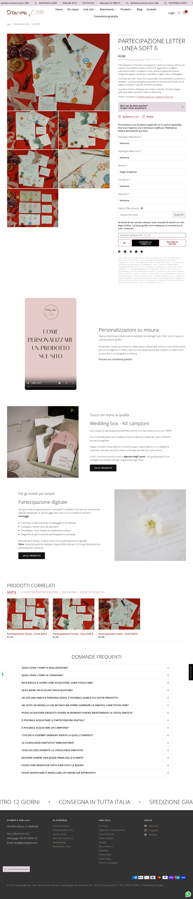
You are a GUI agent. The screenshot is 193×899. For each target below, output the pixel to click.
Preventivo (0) (191, 672)
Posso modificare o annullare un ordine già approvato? (59, 772)
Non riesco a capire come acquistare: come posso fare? (57, 682)
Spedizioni (103, 850)
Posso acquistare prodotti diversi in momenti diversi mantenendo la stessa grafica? (77, 712)
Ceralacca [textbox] (124, 179)
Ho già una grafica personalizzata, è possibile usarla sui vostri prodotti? (70, 697)
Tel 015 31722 (75, 3)
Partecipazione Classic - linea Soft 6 (27, 633)
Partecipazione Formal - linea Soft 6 (73, 633)
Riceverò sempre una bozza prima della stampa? (53, 757)
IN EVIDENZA (60, 820)
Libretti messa (59, 834)
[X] (125, 251)
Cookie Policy (105, 858)
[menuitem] (59, 9)
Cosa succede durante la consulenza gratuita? (53, 750)
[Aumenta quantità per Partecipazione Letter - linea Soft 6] (128, 243)
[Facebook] (120, 251)
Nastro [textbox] (122, 165)
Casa (9, 24)
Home (59, 9)
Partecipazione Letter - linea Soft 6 (118, 633)
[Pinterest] (131, 251)
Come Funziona (106, 834)
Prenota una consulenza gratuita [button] (115, 359)
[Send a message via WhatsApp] (188, 894)
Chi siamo (73, 9)
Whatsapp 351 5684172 (97, 3)
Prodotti (126, 9)
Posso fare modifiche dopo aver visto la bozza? (53, 765)
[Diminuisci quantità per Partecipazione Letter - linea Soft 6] (120, 243)
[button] (103, 468)
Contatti (151, 9)
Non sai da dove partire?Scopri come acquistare (134, 107)
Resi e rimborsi (106, 846)
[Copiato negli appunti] (142, 251)
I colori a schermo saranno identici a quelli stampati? (57, 735)
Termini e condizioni (108, 862)
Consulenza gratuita (106, 16)
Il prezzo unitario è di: (135, 235)
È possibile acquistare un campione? (45, 727)
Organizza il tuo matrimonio (112, 830)
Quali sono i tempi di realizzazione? (45, 667)
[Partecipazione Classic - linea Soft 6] (28, 614)
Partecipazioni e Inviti (63, 830)
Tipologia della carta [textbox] (129, 151)
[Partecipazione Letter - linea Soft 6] (119, 614)
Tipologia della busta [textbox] (130, 136)
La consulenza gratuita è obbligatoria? (48, 742)
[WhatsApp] (136, 251)
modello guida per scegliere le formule (155, 96)
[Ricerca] (179, 13)
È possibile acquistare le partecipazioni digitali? (53, 720)
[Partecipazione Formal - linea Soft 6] (73, 614)
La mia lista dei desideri (17, 869)
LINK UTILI (104, 820)
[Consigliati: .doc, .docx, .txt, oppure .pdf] (142, 208)
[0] (184, 13)
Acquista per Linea (61, 846)
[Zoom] (103, 39)
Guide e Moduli (106, 838)
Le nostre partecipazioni (39, 592)
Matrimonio (107, 9)
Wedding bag (59, 842)
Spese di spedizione (136, 59)
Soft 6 (11, 592)
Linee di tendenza (61, 825)
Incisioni (69, 592)
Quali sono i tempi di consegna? (42, 675)
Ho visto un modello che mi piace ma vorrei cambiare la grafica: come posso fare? (75, 705)
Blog (139, 9)
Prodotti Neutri (92, 592)
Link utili (88, 9)
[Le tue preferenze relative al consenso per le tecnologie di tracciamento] (2, 674)
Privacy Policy (105, 854)
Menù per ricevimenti (63, 838)
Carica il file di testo (145, 208)
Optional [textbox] (123, 194)
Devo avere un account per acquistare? (47, 690)
